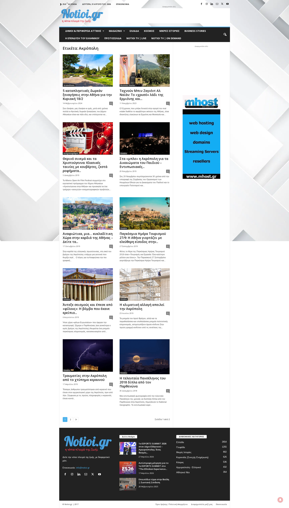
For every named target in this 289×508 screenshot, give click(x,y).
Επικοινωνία (122, 4)
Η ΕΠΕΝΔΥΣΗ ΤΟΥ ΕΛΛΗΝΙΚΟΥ (82, 38)
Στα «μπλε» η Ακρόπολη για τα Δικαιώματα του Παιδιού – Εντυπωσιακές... (144, 163)
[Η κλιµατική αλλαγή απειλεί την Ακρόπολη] (145, 284)
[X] (222, 4)
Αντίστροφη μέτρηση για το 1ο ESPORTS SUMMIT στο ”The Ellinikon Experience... (153, 465)
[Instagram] (207, 4)
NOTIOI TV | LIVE (136, 38)
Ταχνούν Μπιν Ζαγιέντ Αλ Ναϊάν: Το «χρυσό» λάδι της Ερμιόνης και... (141, 95)
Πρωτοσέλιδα (112, 38)
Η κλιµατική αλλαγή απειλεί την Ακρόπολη (142, 307)
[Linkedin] (212, 4)
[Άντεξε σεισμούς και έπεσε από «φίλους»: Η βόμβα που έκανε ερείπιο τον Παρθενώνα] (88, 284)
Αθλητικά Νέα (183, 472)
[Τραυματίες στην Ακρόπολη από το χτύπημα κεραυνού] (88, 355)
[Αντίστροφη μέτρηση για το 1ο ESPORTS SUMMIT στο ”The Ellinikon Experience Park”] (127, 467)
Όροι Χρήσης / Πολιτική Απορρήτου (172, 504)
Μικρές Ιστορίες (169, 30)
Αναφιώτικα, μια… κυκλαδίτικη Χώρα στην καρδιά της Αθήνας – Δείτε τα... (88, 238)
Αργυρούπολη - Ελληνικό (188, 467)
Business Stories (195, 30)
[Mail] (217, 4)
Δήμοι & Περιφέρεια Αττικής (83, 30)
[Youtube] (227, 4)
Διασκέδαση (69, 85)
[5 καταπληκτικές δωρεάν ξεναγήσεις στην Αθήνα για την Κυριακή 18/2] (88, 70)
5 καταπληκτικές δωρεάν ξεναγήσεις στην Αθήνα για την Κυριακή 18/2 (87, 95)
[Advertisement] (169, 15)
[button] (225, 34)
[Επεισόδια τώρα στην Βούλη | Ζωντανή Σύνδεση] (127, 484)
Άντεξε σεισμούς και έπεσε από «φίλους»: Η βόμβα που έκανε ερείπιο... (88, 309)
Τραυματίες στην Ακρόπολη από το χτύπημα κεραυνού (85, 378)
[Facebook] (202, 4)
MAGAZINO (115, 30)
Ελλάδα (134, 30)
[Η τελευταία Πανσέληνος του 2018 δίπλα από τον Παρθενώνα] (145, 356)
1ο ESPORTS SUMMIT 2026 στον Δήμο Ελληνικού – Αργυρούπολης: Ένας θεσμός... (152, 448)
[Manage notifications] (280, 499)
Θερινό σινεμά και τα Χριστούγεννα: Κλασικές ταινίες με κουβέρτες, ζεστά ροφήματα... (85, 165)
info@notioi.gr (82, 467)
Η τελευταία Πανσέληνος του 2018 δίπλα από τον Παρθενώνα (143, 382)
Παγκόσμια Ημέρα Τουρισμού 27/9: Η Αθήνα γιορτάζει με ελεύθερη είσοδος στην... (143, 238)
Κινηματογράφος (71, 153)
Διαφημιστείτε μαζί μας (202, 504)
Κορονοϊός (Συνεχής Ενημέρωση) (192, 457)
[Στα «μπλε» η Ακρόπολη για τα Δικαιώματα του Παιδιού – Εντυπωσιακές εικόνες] (145, 138)
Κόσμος (149, 30)
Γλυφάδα (180, 447)
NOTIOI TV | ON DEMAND (166, 38)
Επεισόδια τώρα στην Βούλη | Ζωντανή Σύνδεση (154, 481)
